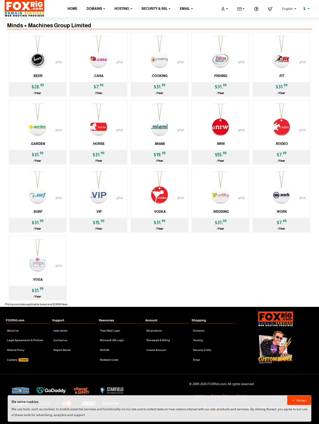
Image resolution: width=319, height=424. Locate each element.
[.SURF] (37, 188)
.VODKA (159, 212)
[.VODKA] (159, 188)
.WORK (281, 212)
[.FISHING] (220, 52)
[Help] (256, 9)
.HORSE (98, 144)
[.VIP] (98, 188)
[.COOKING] (159, 52)
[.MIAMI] (159, 120)
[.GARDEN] (37, 120)
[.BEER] (37, 52)
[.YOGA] (37, 256)
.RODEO (281, 144)
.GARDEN (37, 144)
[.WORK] (281, 188)
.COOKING (159, 76)
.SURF (37, 212)
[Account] (224, 9)
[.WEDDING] (220, 188)
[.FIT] (281, 52)
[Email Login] (241, 8)
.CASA (98, 76)
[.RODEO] (281, 120)
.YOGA (37, 279)
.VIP (99, 212)
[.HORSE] (98, 120)
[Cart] (270, 8)
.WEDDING (220, 212)
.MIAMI (159, 144)
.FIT (281, 76)
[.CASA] (98, 52)
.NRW (220, 144)
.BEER (38, 76)
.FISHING (220, 76)
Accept (301, 400)
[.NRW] (220, 120)
